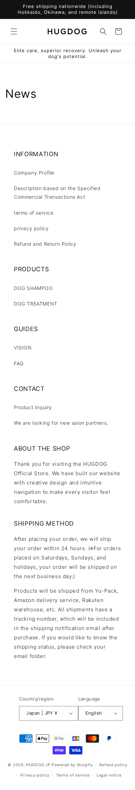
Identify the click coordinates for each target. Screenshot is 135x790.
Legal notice (109, 775)
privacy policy (31, 228)
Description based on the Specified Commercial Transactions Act (57, 192)
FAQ (19, 363)
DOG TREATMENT (35, 304)
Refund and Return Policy (45, 244)
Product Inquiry (33, 407)
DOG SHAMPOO (33, 288)
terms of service (34, 213)
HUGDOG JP (38, 764)
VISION (23, 347)
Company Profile (34, 173)
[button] (13, 31)
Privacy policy (34, 775)
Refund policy (113, 764)
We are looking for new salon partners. (61, 423)
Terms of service (73, 775)
